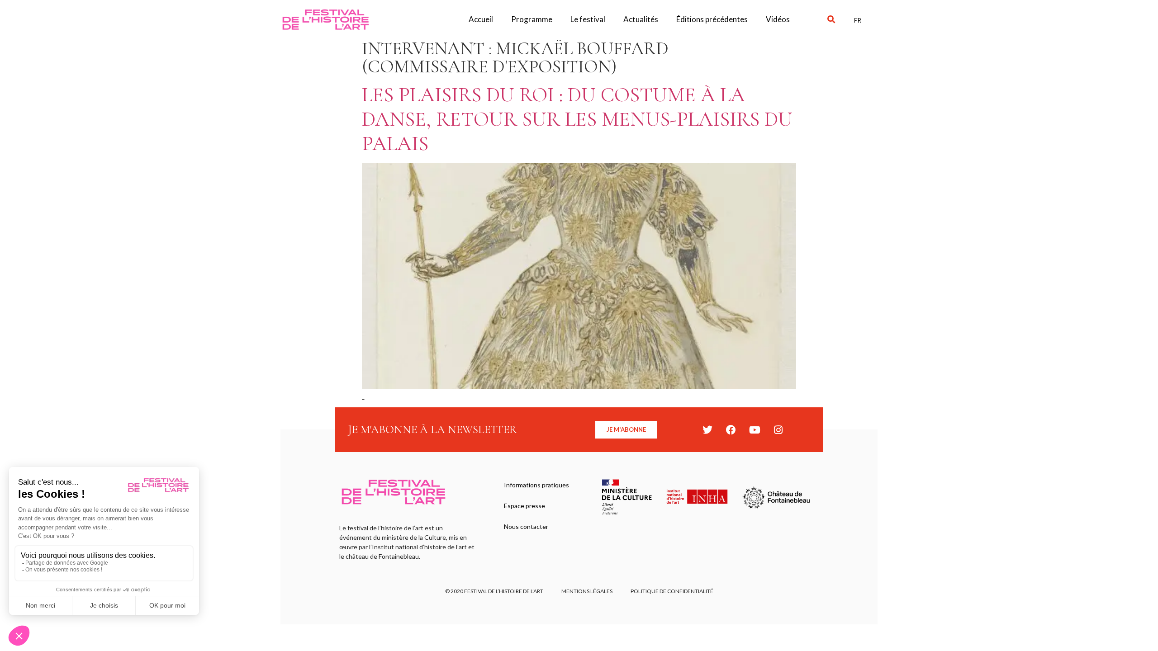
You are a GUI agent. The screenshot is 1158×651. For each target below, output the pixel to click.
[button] (831, 19)
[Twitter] (707, 430)
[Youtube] (754, 430)
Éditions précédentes (712, 19)
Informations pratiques (536, 485)
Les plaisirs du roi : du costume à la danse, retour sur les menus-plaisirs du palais (577, 119)
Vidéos (778, 19)
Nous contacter (526, 526)
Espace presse (524, 505)
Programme (531, 19)
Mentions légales (586, 591)
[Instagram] (778, 430)
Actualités (640, 19)
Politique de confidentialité (672, 591)
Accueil (481, 19)
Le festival (587, 19)
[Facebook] (731, 430)
